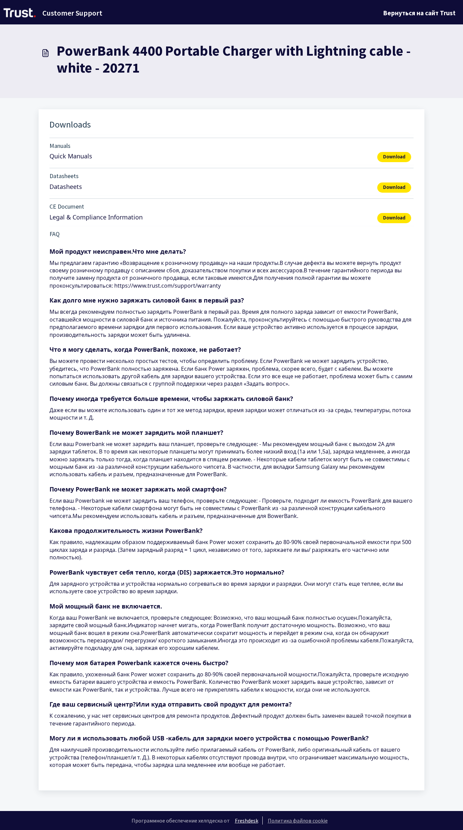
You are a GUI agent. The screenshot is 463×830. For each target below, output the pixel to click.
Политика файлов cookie (298, 820)
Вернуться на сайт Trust (419, 13)
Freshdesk (246, 820)
